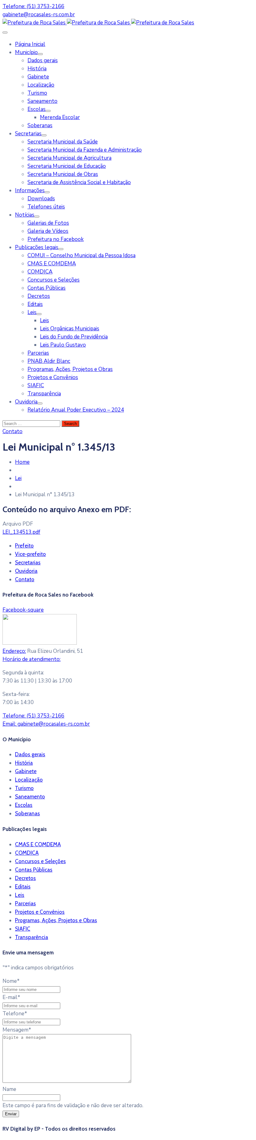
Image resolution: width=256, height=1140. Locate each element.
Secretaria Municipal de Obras (62, 174)
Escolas (36, 109)
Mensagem (16, 1029)
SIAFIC (35, 385)
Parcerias (38, 353)
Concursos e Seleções (53, 279)
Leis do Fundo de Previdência (74, 336)
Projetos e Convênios (52, 377)
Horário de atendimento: (31, 659)
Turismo (37, 93)
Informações (30, 190)
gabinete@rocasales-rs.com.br (38, 14)
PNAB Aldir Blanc (48, 361)
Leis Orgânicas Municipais (69, 328)
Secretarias (28, 133)
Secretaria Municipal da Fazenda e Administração (84, 149)
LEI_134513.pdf (21, 532)
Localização (40, 84)
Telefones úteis (46, 206)
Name (9, 1089)
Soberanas (39, 125)
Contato (24, 579)
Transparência (44, 393)
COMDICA (39, 271)
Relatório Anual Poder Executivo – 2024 (75, 409)
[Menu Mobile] (4, 32)
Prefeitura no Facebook (55, 239)
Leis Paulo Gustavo (63, 344)
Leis (32, 312)
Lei (18, 478)
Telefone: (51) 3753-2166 (33, 6)
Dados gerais (42, 60)
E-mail (11, 997)
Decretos (38, 296)
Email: (46, 724)
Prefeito (24, 545)
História (37, 68)
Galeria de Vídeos (47, 231)
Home (22, 462)
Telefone (14, 1013)
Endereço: (14, 651)
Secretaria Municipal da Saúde (62, 141)
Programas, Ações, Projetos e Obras (70, 369)
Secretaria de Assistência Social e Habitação (79, 182)
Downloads (41, 198)
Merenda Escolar (60, 117)
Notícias (24, 214)
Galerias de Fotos (48, 223)
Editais (35, 304)
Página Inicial (30, 44)
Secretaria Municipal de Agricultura (69, 158)
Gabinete (38, 76)
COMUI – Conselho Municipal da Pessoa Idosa (81, 255)
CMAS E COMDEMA (51, 263)
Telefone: (33, 715)
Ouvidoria (26, 401)
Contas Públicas (46, 288)
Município (26, 52)
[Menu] (40, 54)
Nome (11, 981)
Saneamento (42, 101)
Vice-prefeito (30, 554)
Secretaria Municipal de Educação (66, 166)
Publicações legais (36, 247)
